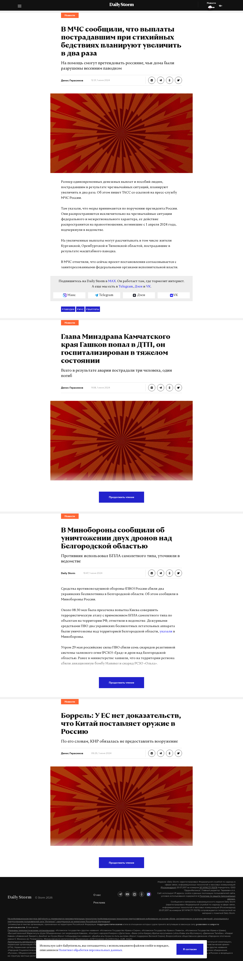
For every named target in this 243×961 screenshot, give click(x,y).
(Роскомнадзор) (168, 887)
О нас (97, 894)
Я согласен (190, 949)
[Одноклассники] (141, 894)
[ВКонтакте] (134, 894)
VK (148, 286)
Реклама (99, 902)
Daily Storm (121, 5)
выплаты (92, 309)
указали (166, 631)
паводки (68, 309)
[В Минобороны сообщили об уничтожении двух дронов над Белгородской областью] (151, 573)
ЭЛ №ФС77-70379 (208, 887)
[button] (19, 6)
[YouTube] (127, 894)
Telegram (126, 286)
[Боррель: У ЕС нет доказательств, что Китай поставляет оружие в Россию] (151, 753)
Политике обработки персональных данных (90, 950)
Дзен (138, 286)
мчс (80, 309)
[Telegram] (120, 894)
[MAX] (148, 894)
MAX (112, 281)
